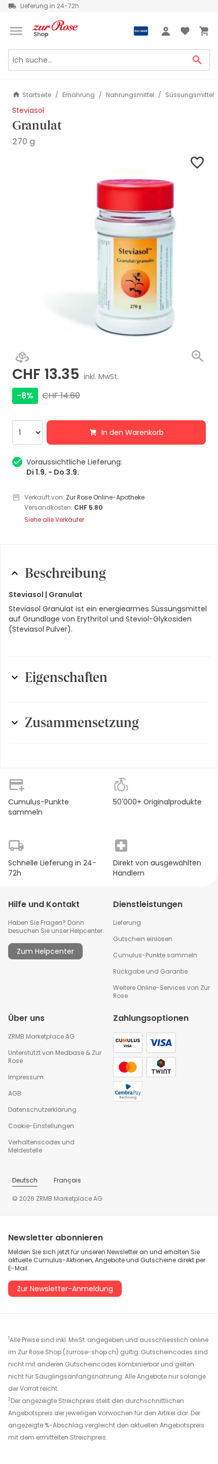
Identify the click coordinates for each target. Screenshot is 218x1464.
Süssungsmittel (189, 95)
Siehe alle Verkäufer (54, 520)
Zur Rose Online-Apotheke (105, 497)
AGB (14, 1093)
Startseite (36, 94)
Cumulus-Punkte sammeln (155, 955)
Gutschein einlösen (142, 939)
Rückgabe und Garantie (150, 971)
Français (67, 1180)
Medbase (69, 1052)
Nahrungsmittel (130, 95)
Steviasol (28, 110)
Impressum (26, 1077)
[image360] (22, 358)
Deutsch (25, 1180)
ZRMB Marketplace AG (41, 1036)
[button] (109, 251)
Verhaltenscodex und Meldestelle (41, 1146)
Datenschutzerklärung (42, 1109)
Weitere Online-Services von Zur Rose (161, 991)
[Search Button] (197, 60)
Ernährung (78, 95)
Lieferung (127, 922)
